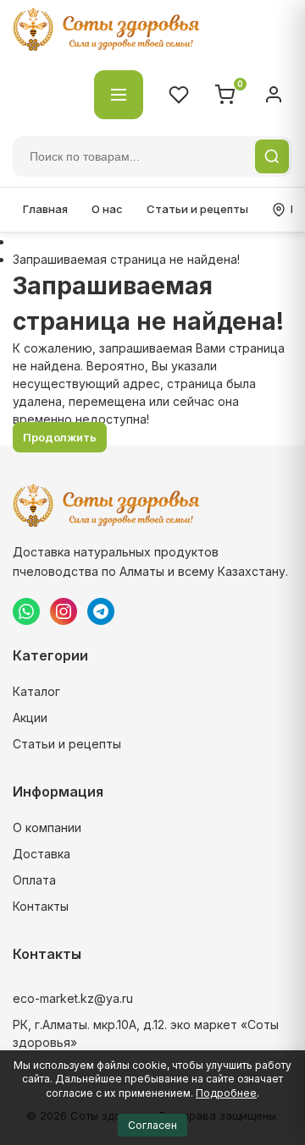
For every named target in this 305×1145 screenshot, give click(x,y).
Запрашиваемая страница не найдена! (126, 259)
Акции (30, 717)
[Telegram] (100, 611)
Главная (45, 209)
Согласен (152, 1125)
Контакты (41, 906)
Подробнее (226, 1093)
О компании (47, 827)
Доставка (41, 853)
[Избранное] (178, 94)
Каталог (36, 691)
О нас (107, 209)
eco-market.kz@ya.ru (73, 998)
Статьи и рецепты (197, 209)
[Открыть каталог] (118, 94)
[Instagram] (63, 611)
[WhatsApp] (26, 611)
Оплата (34, 880)
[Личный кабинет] (273, 94)
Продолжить (60, 437)
